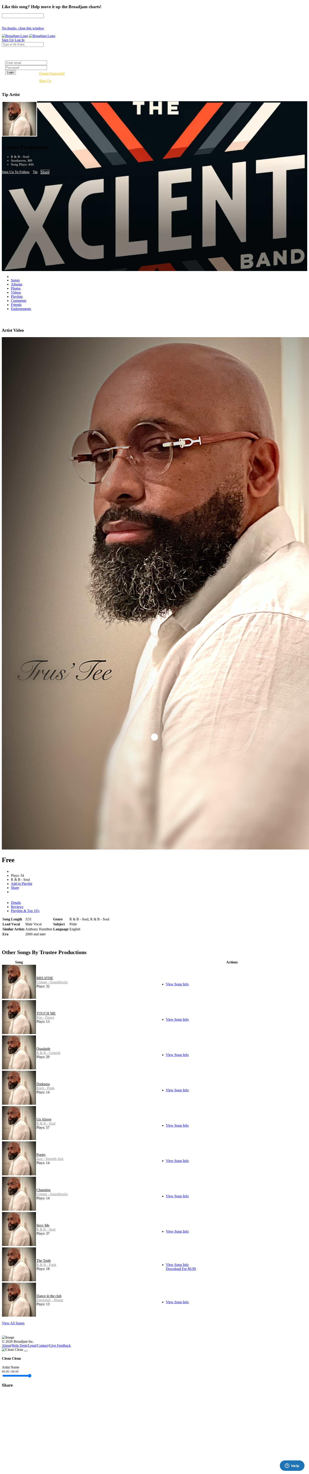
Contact (42, 1345)
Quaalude (43, 1049)
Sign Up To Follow (16, 172)
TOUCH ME (46, 1013)
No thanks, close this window (23, 28)
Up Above (43, 1119)
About (6, 1345)
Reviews (17, 907)
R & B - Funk (46, 1265)
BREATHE (44, 978)
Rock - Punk (45, 1088)
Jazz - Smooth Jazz (50, 1159)
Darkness (43, 1084)
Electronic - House (49, 1300)
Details (16, 903)
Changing (43, 1190)
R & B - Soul (45, 1123)
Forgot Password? (52, 73)
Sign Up (45, 81)
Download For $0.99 (181, 1269)
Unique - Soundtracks (52, 982)
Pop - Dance (45, 1017)
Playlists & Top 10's (25, 911)
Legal (32, 1345)
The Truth (43, 1261)
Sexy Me (42, 1225)
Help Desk (19, 1345)
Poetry (41, 1155)
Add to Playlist (21, 884)
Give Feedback (60, 1345)
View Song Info (177, 984)
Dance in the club (49, 1296)
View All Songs (13, 1323)
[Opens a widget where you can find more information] (292, 1466)
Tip (35, 172)
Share (45, 172)
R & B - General (48, 1053)
